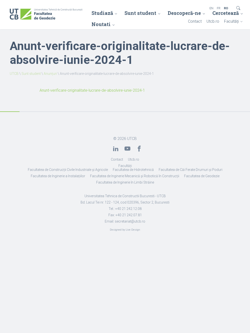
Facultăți (231, 21)
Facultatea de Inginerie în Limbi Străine (125, 182)
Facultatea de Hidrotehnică (133, 170)
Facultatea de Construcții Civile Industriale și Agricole (68, 170)
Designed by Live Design (125, 229)
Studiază (102, 13)
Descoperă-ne (184, 13)
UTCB (14, 74)
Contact (195, 21)
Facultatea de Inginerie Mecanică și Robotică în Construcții (134, 176)
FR (218, 8)
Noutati (101, 24)
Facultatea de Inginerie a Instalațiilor (58, 176)
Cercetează (225, 13)
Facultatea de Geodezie (201, 176)
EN (211, 8)
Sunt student (140, 13)
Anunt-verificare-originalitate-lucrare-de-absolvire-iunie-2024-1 (92, 90)
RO (226, 8)
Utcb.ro (213, 21)
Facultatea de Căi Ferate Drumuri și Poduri (190, 170)
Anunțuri (50, 74)
